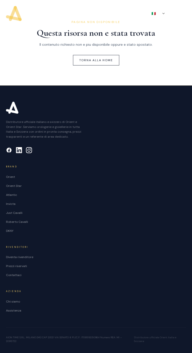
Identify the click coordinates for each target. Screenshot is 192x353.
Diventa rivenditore (19, 257)
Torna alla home (96, 60)
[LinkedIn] (19, 150)
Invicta (11, 204)
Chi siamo (13, 302)
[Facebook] (9, 150)
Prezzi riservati (16, 266)
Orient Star (14, 186)
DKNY (10, 231)
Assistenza (13, 311)
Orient (10, 177)
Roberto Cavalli (17, 222)
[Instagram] (29, 150)
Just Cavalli (14, 213)
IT (156, 13)
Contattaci (14, 275)
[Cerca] (173, 13)
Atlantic (11, 195)
